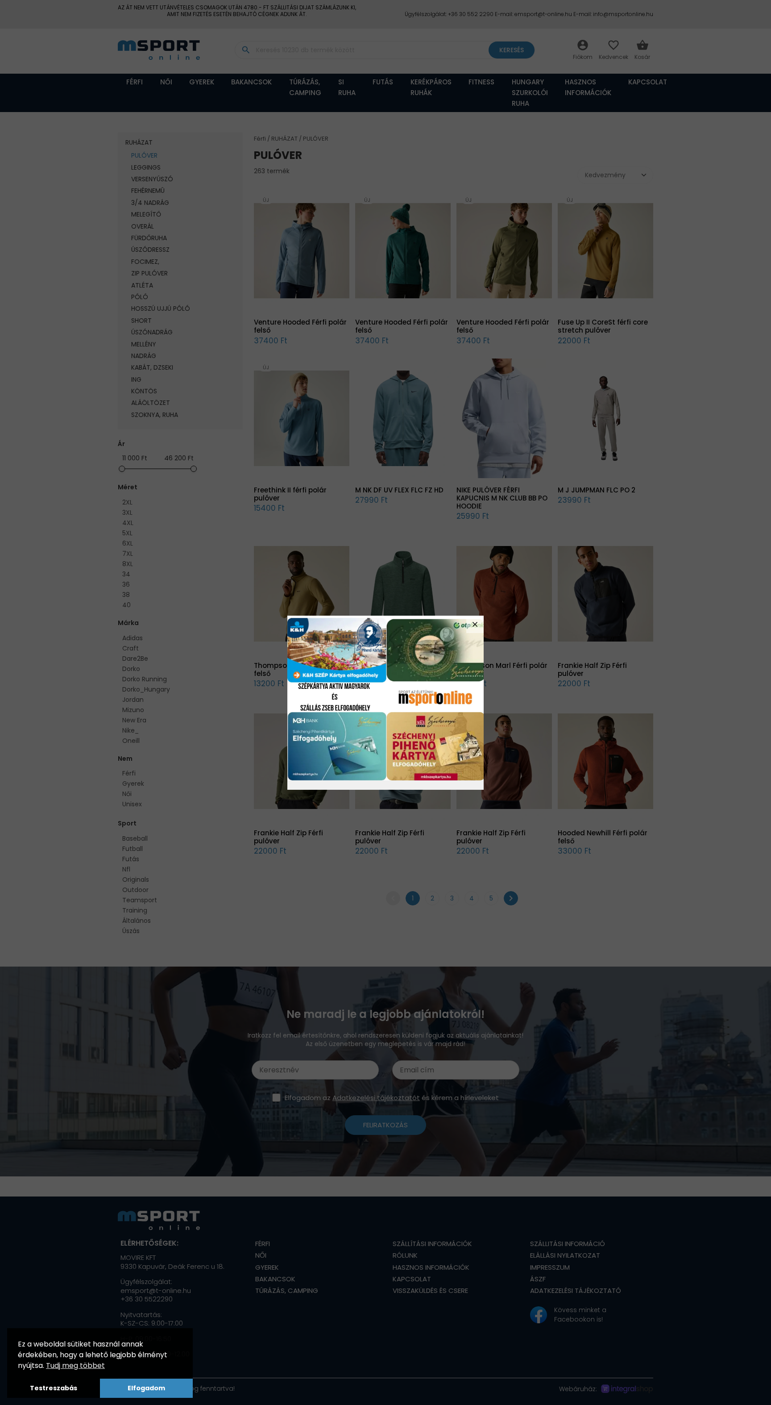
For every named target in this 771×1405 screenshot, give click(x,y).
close (475, 624)
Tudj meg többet (75, 1365)
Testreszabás (53, 1388)
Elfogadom (146, 1388)
